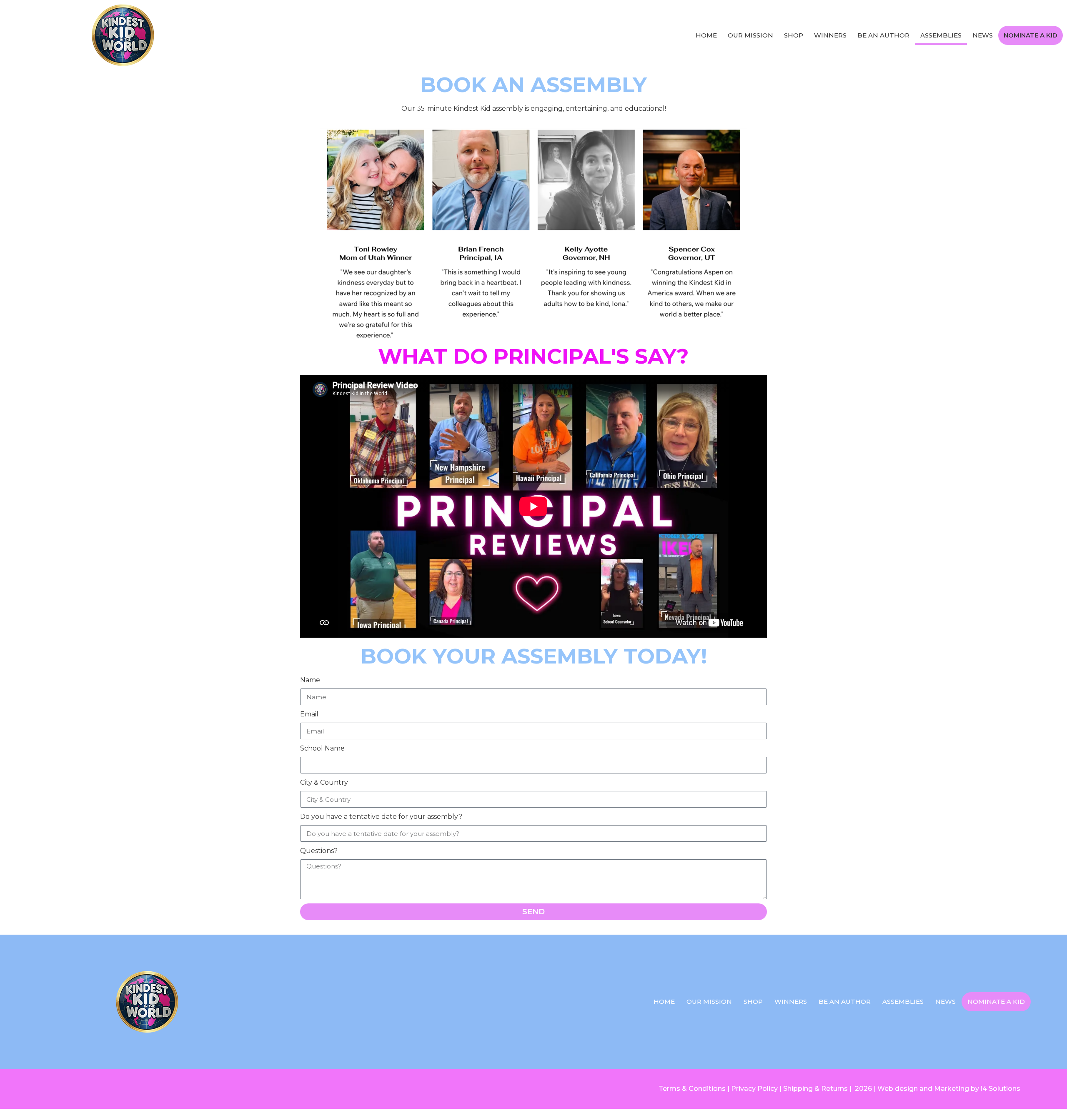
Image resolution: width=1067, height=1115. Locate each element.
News (982, 35)
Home (706, 35)
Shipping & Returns (815, 1089)
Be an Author (883, 35)
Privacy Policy (754, 1089)
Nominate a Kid (1030, 35)
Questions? (319, 851)
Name (310, 680)
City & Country (324, 782)
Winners (830, 35)
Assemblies (941, 35)
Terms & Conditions (692, 1089)
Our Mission (750, 35)
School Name (322, 748)
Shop (793, 35)
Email (309, 714)
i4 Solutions (1000, 1089)
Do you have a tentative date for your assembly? (381, 817)
